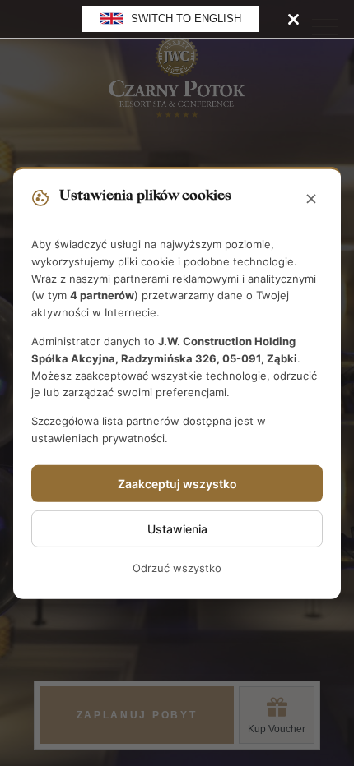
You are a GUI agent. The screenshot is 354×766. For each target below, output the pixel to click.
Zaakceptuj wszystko (177, 484)
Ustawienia (177, 529)
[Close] (293, 18)
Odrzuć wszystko (177, 567)
